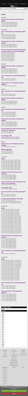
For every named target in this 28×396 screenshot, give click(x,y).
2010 (3, 339)
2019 (3, 324)
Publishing (16, 3)
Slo (1, 8)
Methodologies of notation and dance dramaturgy (14, 362)
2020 (3, 322)
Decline (14, 393)
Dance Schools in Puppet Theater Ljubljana (14, 355)
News (16, 6)
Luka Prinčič (5, 372)
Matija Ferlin (5, 370)
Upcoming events (6, 307)
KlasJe (3, 159)
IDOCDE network (14, 357)
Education (10, 3)
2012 (3, 336)
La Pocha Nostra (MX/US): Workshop (12, 198)
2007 (3, 344)
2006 (3, 346)
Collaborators (23, 3)
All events (4, 12)
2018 (3, 326)
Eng (3, 8)
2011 (3, 337)
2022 (3, 319)
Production (4, 3)
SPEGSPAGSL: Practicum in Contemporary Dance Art (14, 365)
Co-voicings (5, 351)
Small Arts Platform (5, 356)
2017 (3, 327)
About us (13, 8)
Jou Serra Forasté (4, 380)
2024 (3, 315)
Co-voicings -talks (6, 135)
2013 (3, 334)
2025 (3, 314)
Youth (5, 353)
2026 (3, 309)
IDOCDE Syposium (6, 149)
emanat (14, 1)
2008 (3, 342)
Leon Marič (4, 381)
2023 (3, 317)
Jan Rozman (5, 375)
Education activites (14, 351)
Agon (14, 353)
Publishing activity (23, 353)
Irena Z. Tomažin (4, 373)
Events (12, 6)
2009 (3, 341)
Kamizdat (23, 351)
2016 (3, 329)
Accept (14, 390)
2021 (3, 321)
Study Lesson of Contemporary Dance (14, 360)
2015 (3, 331)
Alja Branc (4, 383)
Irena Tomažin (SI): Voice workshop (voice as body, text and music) (13, 129)
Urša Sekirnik (5, 378)
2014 (3, 332)
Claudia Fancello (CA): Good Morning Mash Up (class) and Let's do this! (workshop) (13, 50)
